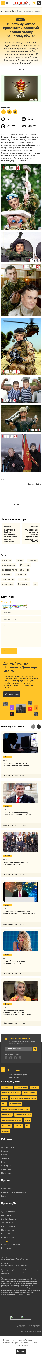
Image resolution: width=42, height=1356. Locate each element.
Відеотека (5, 1233)
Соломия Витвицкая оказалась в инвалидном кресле (16, 863)
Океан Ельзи (6, 1115)
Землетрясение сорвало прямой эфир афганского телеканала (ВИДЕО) (19, 913)
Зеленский (21, 574)
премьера (32, 560)
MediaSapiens (7, 1215)
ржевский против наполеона (15, 570)
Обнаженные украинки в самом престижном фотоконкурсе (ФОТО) (31, 535)
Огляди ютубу (7, 1147)
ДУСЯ (21, 69)
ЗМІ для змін (7, 1222)
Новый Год (24, 579)
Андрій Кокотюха (29, 1093)
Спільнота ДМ (14, 694)
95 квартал (23, 584)
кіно (27, 1126)
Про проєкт (6, 1188)
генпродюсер (8, 565)
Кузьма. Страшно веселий (11, 1120)
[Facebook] (3, 111)
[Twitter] (9, 111)
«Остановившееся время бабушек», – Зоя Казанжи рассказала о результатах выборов (18, 1012)
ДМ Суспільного (8, 1219)
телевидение (8, 579)
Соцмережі (6, 1165)
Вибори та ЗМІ (7, 1237)
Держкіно (5, 1131)
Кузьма (27, 1120)
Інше (14, 11)
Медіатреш (6, 1173)
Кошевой (6, 574)
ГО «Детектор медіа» (10, 1244)
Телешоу (5, 1158)
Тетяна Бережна (21, 1087)
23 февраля (25, 565)
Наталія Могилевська (23, 1115)
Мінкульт (34, 1087)
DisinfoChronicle (8, 1226)
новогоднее (7, 584)
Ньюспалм (6, 1248)
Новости (7, 11)
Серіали (5, 1151)
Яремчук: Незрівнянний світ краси (23, 1098)
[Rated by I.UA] (15, 1317)
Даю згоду (21, 1351)
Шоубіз (4, 1155)
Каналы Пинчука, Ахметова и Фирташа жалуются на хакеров (16, 764)
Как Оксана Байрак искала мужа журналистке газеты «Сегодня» (10, 535)
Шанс (4, 1104)
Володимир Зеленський (10, 1093)
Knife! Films (18, 1126)
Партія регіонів (15, 1104)
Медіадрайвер (7, 1230)
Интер (20, 560)
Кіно (3, 1162)
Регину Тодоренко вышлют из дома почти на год (15, 962)
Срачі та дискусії (9, 1169)
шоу (35, 584)
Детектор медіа (8, 1212)
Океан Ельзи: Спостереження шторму (15, 1109)
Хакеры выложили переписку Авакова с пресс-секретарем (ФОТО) (18, 814)
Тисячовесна (6, 1087)
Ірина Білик (6, 1126)
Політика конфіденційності (13, 1192)
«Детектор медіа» (13, 1264)
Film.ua (4, 1098)
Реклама (5, 1196)
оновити (6, 602)
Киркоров (6, 560)
